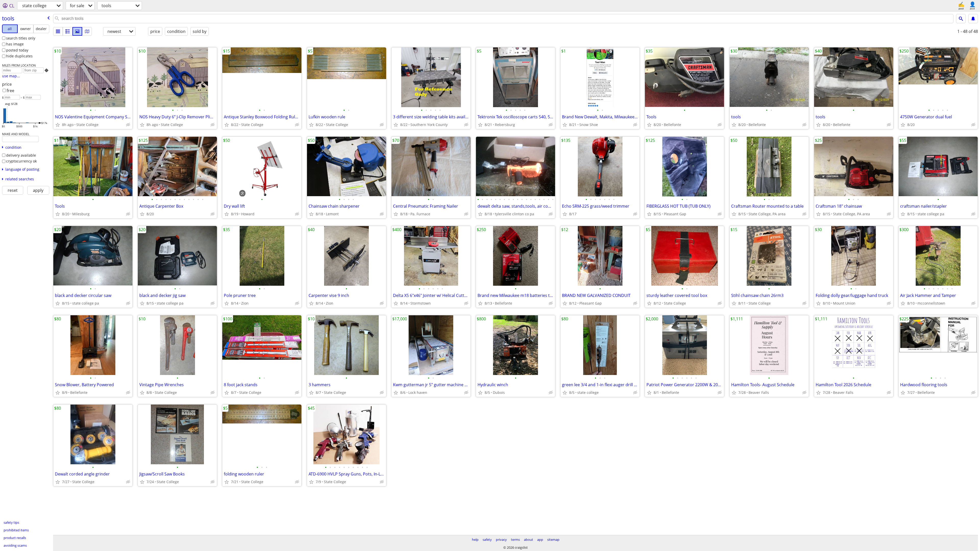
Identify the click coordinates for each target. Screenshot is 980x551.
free (10, 90)
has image (15, 44)
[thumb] (67, 31)
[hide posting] (128, 125)
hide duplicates (19, 56)
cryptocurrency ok (21, 161)
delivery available (21, 155)
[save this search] (973, 18)
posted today (17, 50)
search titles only (20, 38)
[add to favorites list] (58, 125)
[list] (58, 31)
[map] (87, 31)
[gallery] (77, 31)
